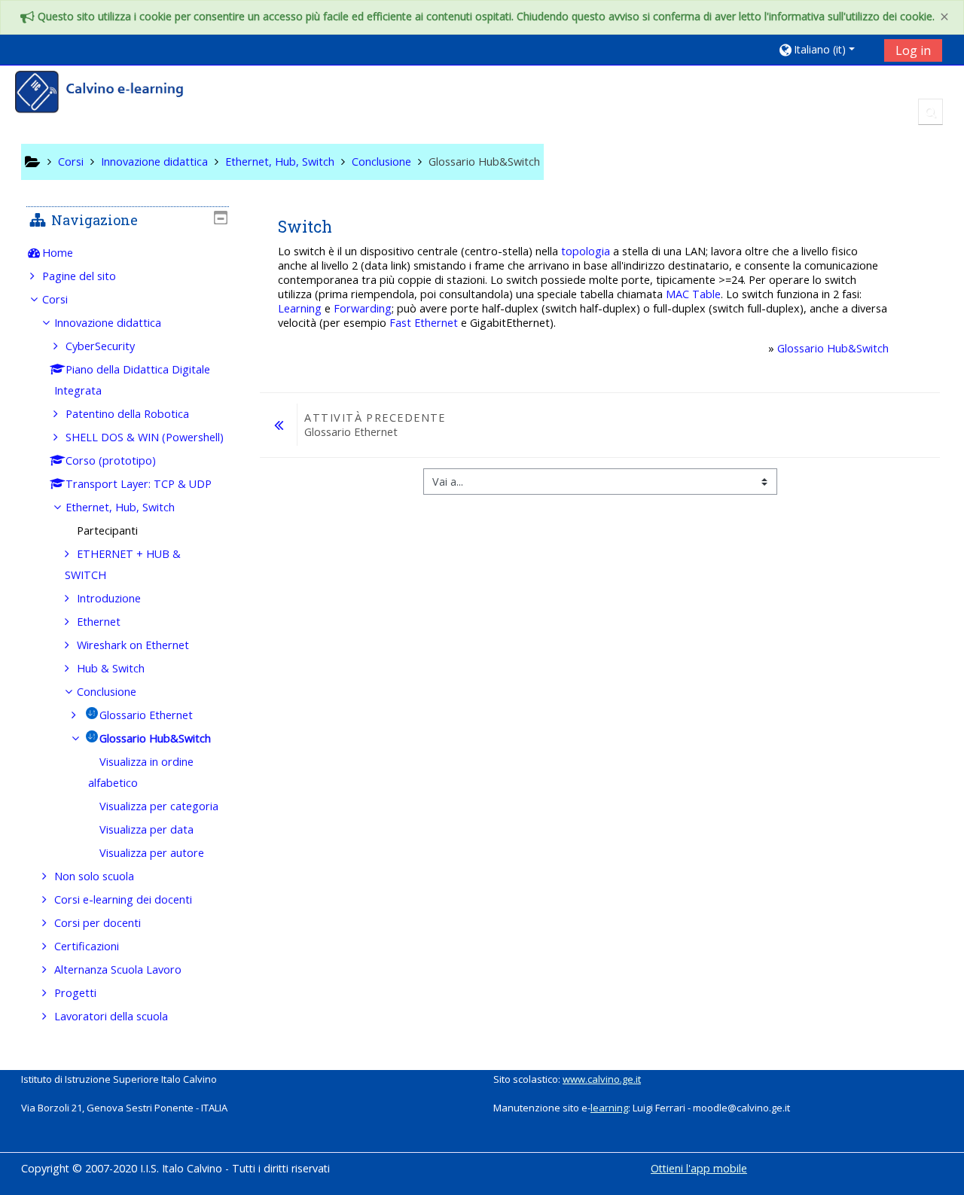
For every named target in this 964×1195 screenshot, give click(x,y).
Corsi (55, 299)
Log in (913, 50)
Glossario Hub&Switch (833, 348)
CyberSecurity (100, 346)
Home (57, 252)
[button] (826, 49)
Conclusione (106, 691)
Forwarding (363, 308)
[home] (109, 94)
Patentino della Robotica (127, 414)
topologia (585, 251)
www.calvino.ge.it (602, 1079)
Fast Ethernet (423, 323)
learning (609, 1107)
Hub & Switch (111, 668)
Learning (300, 308)
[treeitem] (127, 253)
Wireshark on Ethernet (133, 645)
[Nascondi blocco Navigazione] (220, 217)
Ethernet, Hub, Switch (120, 507)
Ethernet (98, 621)
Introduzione (109, 598)
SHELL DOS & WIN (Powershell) (145, 437)
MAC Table (693, 294)
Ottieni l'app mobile (699, 1168)
